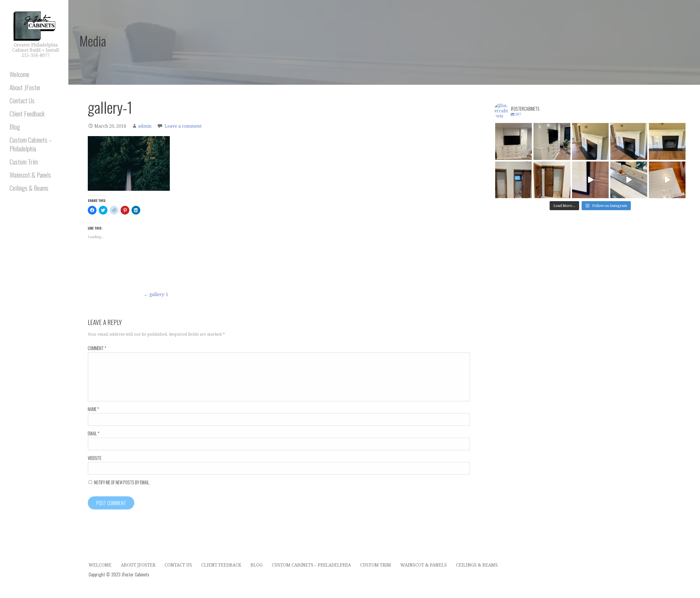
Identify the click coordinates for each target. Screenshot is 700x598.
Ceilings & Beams (29, 188)
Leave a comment (183, 126)
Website (94, 458)
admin (144, 126)
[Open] (513, 141)
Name (93, 409)
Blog (15, 126)
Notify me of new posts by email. (122, 482)
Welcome (19, 74)
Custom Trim (24, 161)
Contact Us (22, 100)
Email (93, 433)
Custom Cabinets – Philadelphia (31, 144)
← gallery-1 (156, 294)
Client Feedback (27, 113)
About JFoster (25, 87)
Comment (97, 348)
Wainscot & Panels (30, 175)
